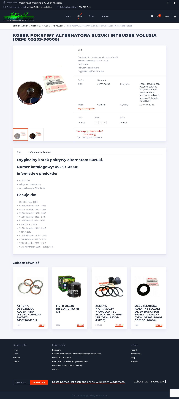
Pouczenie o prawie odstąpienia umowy (70, 361)
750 (141, 86)
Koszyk (134, 350)
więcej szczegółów (86, 108)
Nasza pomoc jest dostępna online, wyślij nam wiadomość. (88, 381)
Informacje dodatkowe (40, 152)
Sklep (133, 357)
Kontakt (16, 357)
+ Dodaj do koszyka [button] (34, 325)
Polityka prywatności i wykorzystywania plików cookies (76, 353)
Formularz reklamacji (61, 357)
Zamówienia (136, 353)
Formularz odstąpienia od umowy (67, 365)
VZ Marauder (145, 100)
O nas (15, 353)
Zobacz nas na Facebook (149, 381)
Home (15, 350)
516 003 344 (85, 7)
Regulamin (56, 350)
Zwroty (55, 369)
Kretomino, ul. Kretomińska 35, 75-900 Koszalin (40, 2)
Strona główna (20, 26)
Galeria (16, 361)
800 (146, 86)
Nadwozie (101, 80)
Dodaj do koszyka (92, 137)
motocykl (35, 26)
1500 (142, 84)
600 (157, 84)
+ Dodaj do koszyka (113, 325)
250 (153, 84)
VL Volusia (58, 26)
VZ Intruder (153, 98)
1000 (18, 325)
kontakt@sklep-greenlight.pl (39, 7)
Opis (19, 152)
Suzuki (47, 26)
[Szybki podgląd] (43, 272)
